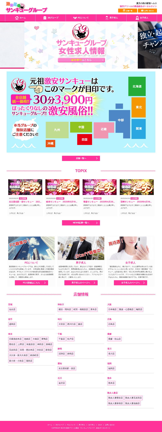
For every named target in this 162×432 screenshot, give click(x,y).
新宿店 (49, 350)
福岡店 (111, 368)
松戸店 (70, 339)
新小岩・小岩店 (16, 361)
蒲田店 (29, 361)
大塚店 (36, 339)
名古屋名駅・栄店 (67, 368)
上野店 (21, 344)
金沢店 (62, 383)
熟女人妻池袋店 (132, 403)
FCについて (83, 18)
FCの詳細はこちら (31, 283)
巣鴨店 (44, 339)
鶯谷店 (12, 344)
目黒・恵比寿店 (27, 350)
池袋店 (27, 339)
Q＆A (100, 425)
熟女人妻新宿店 (115, 403)
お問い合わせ (149, 11)
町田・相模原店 (81, 309)
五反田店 (13, 350)
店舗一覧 (129, 11)
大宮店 (62, 324)
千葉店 (62, 339)
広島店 (111, 324)
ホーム (23, 18)
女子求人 (144, 18)
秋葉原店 (31, 344)
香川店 (111, 353)
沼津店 (62, 353)
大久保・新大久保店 (18, 355)
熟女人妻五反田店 (133, 398)
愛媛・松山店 (114, 339)
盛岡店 (12, 324)
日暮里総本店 (15, 339)
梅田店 (139, 309)
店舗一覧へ (81, 158)
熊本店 (111, 383)
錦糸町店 (34, 355)
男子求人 (114, 18)
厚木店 (93, 309)
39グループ (53, 18)
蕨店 (80, 324)
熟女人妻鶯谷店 (115, 398)
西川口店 (71, 324)
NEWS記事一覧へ (81, 223)
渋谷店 (40, 350)
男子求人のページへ (81, 283)
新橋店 (49, 344)
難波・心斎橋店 (126, 309)
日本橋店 (112, 309)
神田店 (40, 344)
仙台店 (12, 309)
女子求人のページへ (130, 283)
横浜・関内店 (65, 309)
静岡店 (70, 353)
